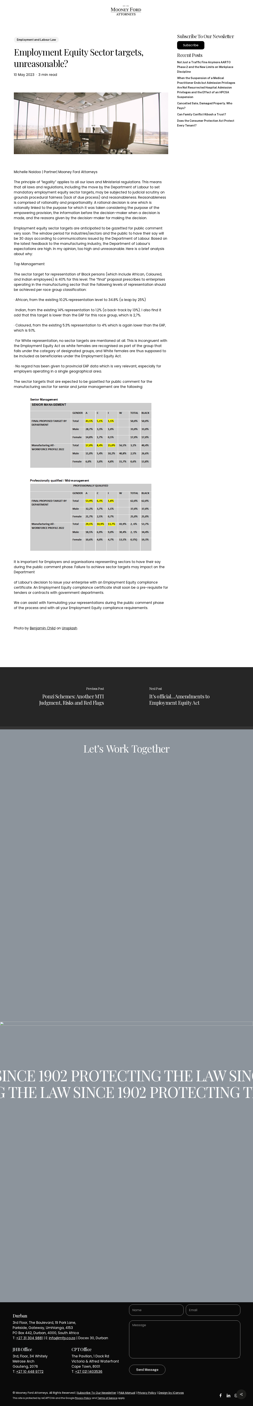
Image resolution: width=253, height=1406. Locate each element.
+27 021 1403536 (88, 1371)
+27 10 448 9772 (29, 1371)
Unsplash (69, 628)
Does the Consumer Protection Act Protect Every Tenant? (205, 123)
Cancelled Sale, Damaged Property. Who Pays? (204, 106)
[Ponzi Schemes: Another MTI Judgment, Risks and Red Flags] (63, 696)
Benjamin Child (43, 628)
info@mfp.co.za (62, 1338)
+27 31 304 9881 (29, 1338)
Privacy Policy (147, 1393)
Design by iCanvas (171, 1393)
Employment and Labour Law (36, 39)
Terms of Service (107, 1398)
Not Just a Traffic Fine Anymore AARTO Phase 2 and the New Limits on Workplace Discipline (205, 67)
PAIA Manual (127, 1393)
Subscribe (190, 45)
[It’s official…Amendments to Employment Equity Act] (189, 696)
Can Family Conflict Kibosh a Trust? (201, 114)
